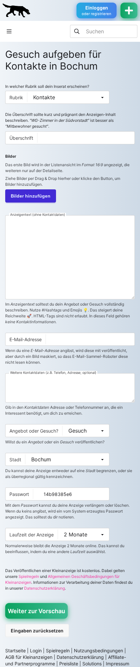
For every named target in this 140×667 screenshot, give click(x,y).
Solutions (92, 663)
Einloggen (96, 10)
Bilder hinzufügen (30, 196)
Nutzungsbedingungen (98, 650)
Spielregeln (29, 576)
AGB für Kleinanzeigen (28, 657)
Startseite (15, 650)
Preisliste (68, 663)
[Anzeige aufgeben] (128, 10)
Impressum (117, 663)
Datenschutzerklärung (44, 588)
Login (36, 650)
